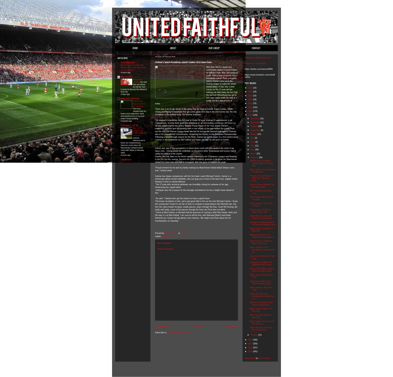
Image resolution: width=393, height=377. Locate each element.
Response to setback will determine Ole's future (261, 263)
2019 (250, 115)
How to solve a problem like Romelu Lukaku (262, 185)
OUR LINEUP (214, 48)
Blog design (250, 358)
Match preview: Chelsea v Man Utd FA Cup (261, 242)
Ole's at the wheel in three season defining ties (261, 303)
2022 (250, 103)
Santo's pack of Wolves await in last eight (260, 210)
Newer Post (162, 326)
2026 (250, 88)
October (254, 126)
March (254, 153)
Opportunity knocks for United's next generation (261, 236)
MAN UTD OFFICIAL (130, 99)
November (255, 122)
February (255, 157)
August (254, 134)
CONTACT (256, 48)
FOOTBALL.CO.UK (129, 125)
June (253, 142)
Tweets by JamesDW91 (255, 63)
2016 (250, 347)
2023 (250, 99)
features (165, 236)
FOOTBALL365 (128, 62)
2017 (250, 343)
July (253, 138)
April (253, 149)
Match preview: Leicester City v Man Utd (261, 328)
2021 (250, 107)
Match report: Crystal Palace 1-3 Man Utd (262, 170)
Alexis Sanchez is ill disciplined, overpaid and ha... (262, 249)
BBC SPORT (126, 77)
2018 (250, 340)
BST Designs (264, 358)
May (253, 146)
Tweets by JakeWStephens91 (258, 58)
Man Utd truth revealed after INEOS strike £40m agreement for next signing (133, 67)
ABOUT (173, 48)
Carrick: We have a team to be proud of (139, 103)
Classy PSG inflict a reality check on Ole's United (262, 269)
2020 (250, 111)
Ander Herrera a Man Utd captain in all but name (261, 217)
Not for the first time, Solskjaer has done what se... (262, 296)
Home (197, 326)
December (255, 118)
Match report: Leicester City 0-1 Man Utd (262, 322)
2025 (250, 91)
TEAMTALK (126, 160)
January (254, 335)
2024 (250, 95)
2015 (250, 351)
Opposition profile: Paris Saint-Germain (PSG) (260, 282)
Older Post (231, 326)
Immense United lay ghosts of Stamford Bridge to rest (262, 223)
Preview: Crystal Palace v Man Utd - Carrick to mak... (261, 178)
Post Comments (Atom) (178, 332)
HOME (135, 48)
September (256, 130)
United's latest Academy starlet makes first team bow (261, 163)
